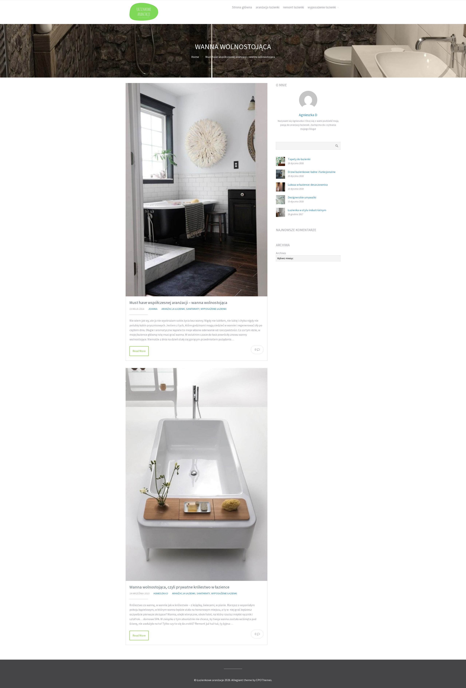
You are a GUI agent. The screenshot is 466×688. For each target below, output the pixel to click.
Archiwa (281, 253)
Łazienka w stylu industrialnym (307, 210)
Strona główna (242, 7)
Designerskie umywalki (302, 197)
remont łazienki (293, 7)
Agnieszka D (160, 593)
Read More (139, 351)
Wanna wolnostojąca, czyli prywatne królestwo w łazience (179, 587)
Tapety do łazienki (299, 159)
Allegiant (237, 680)
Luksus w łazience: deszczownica (308, 184)
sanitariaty (192, 309)
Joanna (152, 309)
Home (195, 57)
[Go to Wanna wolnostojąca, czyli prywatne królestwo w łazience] (196, 474)
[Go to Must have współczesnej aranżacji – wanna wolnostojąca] (196, 189)
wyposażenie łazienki (322, 7)
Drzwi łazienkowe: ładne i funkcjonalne (311, 172)
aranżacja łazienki (267, 7)
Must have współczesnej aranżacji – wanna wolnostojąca (178, 302)
